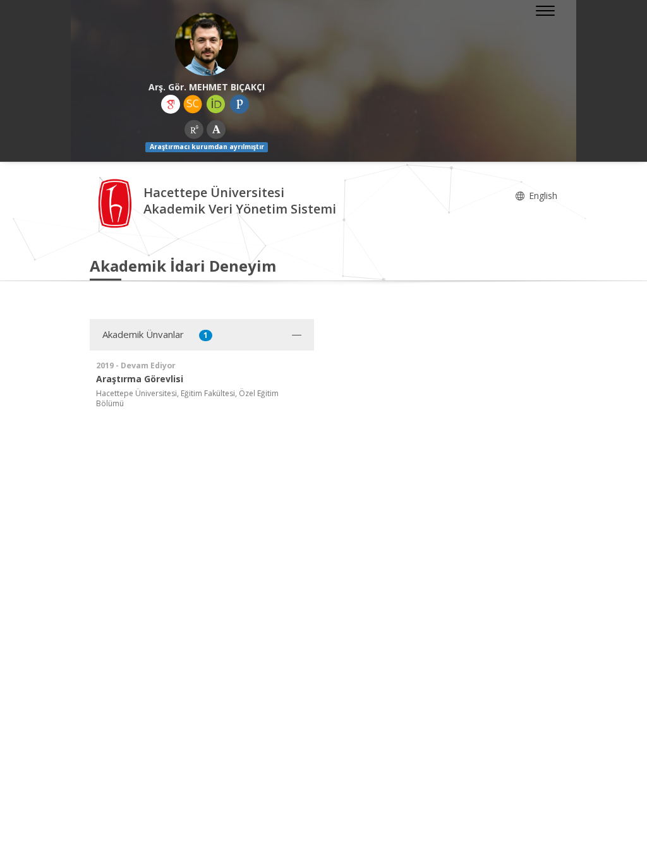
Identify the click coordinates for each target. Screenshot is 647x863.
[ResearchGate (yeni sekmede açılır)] (193, 129)
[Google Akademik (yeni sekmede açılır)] (170, 104)
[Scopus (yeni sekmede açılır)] (192, 104)
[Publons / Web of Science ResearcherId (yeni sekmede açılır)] (239, 104)
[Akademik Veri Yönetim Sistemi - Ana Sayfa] (116, 202)
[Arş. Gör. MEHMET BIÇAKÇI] (207, 44)
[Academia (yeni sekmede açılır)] (216, 129)
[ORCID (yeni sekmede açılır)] (216, 104)
